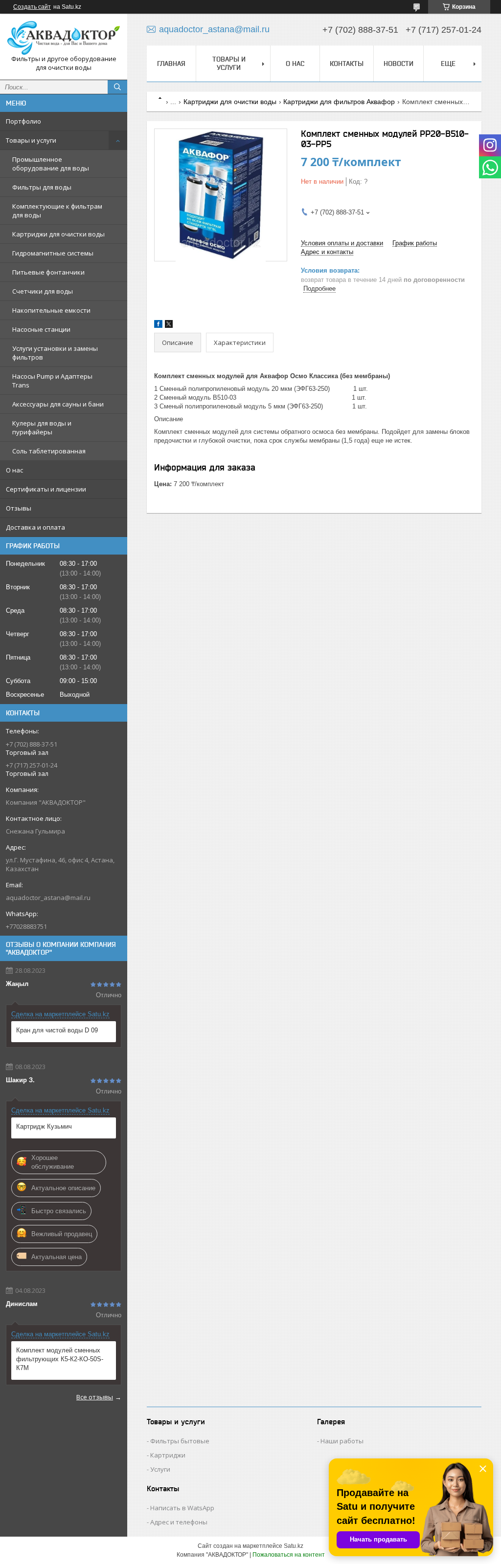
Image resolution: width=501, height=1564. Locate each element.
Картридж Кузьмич (44, 1126)
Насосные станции (41, 329)
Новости (398, 63)
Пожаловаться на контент (288, 1554)
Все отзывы (94, 1397)
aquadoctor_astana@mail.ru (48, 897)
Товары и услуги (31, 140)
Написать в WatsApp (182, 1507)
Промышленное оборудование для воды (50, 163)
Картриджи (167, 1455)
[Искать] (117, 87)
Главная (171, 63)
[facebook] (158, 325)
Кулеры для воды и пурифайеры (41, 427)
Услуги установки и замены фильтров (55, 353)
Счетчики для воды (42, 291)
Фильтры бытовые (179, 1440)
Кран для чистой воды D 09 (57, 1030)
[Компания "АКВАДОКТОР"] (63, 38)
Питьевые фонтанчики (48, 272)
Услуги (160, 1469)
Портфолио (23, 121)
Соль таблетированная (49, 451)
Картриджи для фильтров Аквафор (339, 102)
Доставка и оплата (35, 527)
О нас (14, 470)
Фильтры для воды (41, 187)
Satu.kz (293, 1546)
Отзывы (18, 508)
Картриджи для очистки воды (58, 234)
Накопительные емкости (51, 310)
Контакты (347, 63)
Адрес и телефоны (178, 1522)
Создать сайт (32, 6)
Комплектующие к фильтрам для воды (57, 210)
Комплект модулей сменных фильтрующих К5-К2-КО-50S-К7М (59, 1359)
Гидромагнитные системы (52, 253)
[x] (169, 325)
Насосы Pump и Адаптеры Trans (52, 380)
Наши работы (342, 1440)
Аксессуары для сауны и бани (58, 404)
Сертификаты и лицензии (46, 489)
